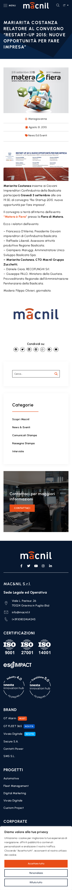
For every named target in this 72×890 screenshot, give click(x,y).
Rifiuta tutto (36, 882)
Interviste (18, 451)
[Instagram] (43, 566)
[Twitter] (29, 566)
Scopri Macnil (20, 419)
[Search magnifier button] (56, 373)
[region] (36, 858)
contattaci (22, 508)
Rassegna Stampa (23, 443)
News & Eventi (21, 427)
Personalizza (36, 873)
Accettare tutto (36, 863)
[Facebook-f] (21, 566)
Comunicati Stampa (24, 435)
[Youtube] (36, 566)
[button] (65, 5)
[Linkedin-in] (50, 566)
